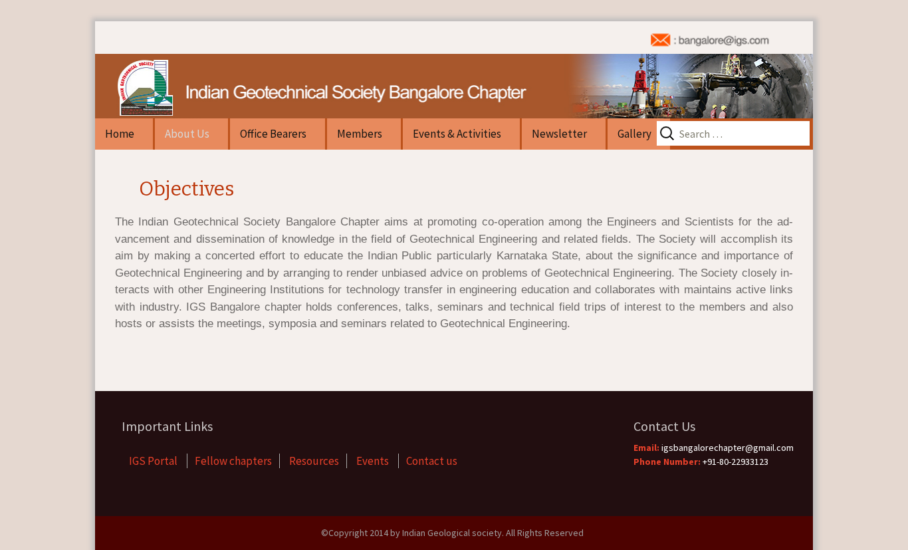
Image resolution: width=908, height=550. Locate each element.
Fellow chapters (233, 461)
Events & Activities (457, 133)
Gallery (634, 133)
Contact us (431, 461)
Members (359, 133)
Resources (314, 461)
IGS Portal (154, 461)
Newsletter (559, 133)
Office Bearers (273, 133)
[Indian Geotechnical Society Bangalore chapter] (454, 69)
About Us (187, 133)
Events (373, 461)
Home (119, 133)
